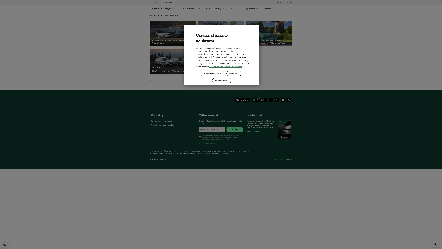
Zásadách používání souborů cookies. (225, 66)
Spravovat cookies (221, 80)
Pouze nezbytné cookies (212, 73)
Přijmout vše (233, 73)
